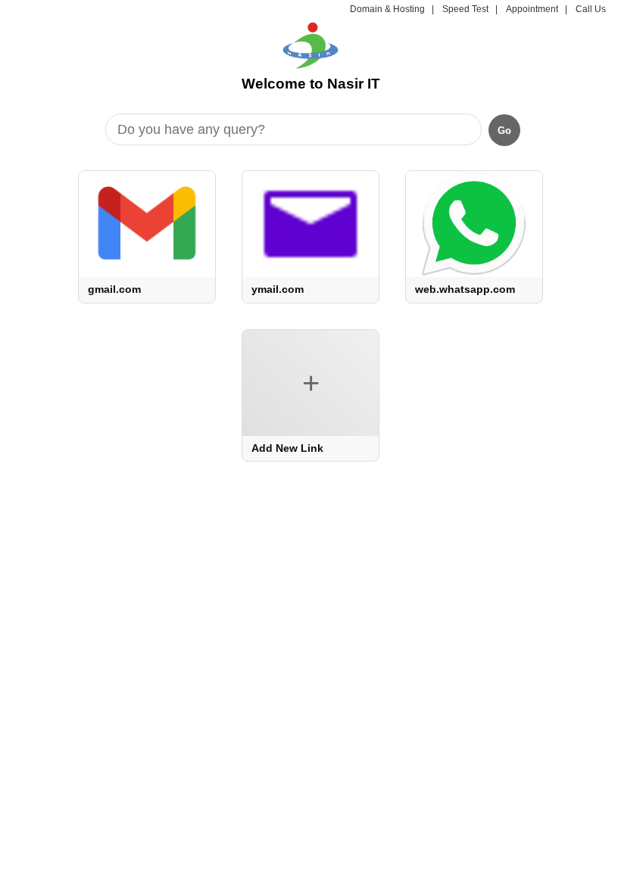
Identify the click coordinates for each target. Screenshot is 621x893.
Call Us (591, 9)
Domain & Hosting (387, 9)
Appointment (532, 9)
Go (504, 130)
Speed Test (465, 9)
